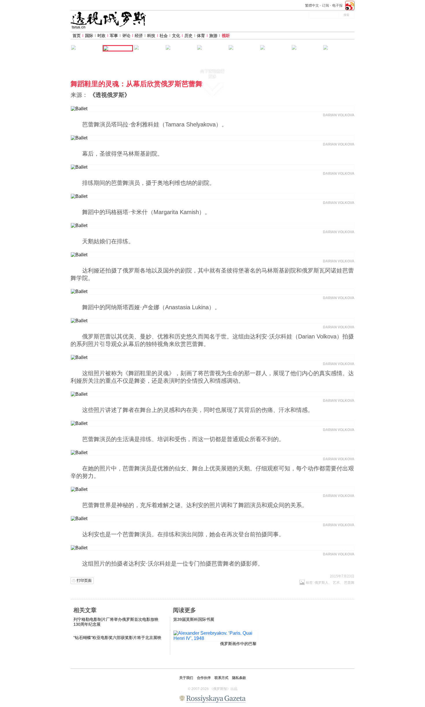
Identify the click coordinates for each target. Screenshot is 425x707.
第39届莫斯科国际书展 (193, 619)
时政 (101, 35)
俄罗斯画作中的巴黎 (238, 643)
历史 (188, 35)
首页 (77, 35)
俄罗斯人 (321, 583)
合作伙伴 (204, 678)
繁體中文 (312, 5)
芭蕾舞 (349, 583)
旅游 (213, 35)
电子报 (337, 5)
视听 (226, 35)
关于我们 (186, 678)
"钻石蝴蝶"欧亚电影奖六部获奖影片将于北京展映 (117, 637)
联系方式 (221, 678)
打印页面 (84, 580)
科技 (151, 35)
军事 (114, 35)
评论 (126, 35)
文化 (176, 35)
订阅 (325, 5)
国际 (89, 35)
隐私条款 (239, 678)
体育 (201, 35)
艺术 (336, 583)
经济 (139, 35)
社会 (164, 35)
